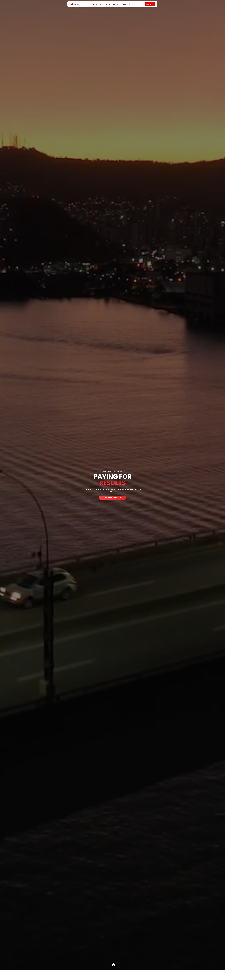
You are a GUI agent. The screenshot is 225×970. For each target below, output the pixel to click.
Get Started (150, 4)
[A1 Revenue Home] (75, 4)
